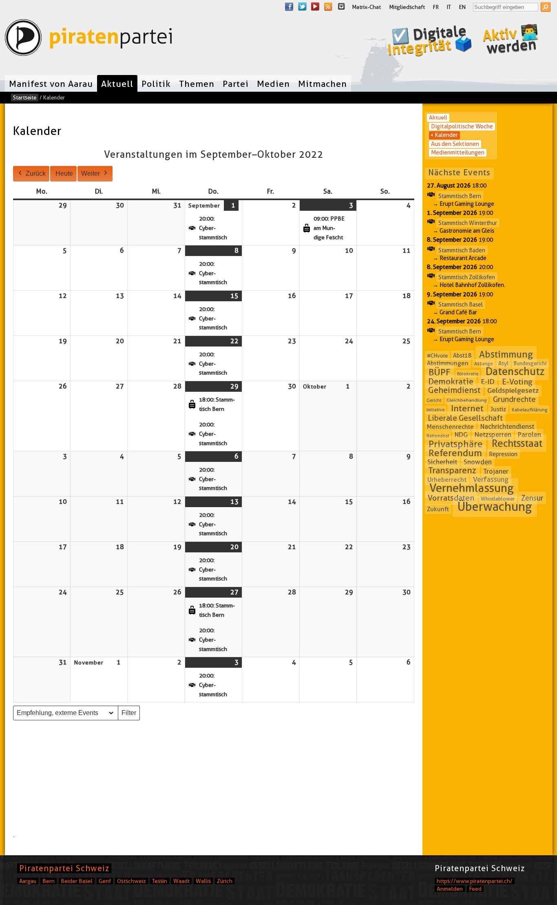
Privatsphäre (456, 444)
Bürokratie (467, 374)
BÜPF (440, 372)
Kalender (446, 135)
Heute (64, 173)
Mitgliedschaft (407, 7)
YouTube (315, 6)
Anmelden (450, 888)
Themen (196, 83)
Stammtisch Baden (461, 250)
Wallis (203, 881)
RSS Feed (328, 6)
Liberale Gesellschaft (465, 417)
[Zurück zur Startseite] (88, 39)
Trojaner (496, 471)
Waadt (181, 881)
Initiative (435, 410)
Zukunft (438, 508)
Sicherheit (442, 462)
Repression (503, 454)
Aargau (27, 881)
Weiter (90, 173)
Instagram (341, 6)
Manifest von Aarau (51, 83)
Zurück (36, 173)
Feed (475, 888)
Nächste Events (459, 172)
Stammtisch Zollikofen (466, 277)
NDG (461, 435)
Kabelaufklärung (530, 409)
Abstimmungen (448, 363)
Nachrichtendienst (507, 426)
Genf (105, 881)
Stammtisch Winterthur (467, 223)
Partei (236, 83)
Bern (48, 881)
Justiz (498, 409)
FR (436, 7)
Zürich (224, 881)
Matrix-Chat (366, 7)
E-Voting (517, 381)
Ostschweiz (131, 881)
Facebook (289, 6)
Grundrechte (514, 399)
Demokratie (450, 381)
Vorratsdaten (451, 498)
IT (449, 7)
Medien (273, 83)
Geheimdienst (454, 390)
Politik (156, 83)
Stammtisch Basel (460, 304)
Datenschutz (515, 371)
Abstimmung (506, 354)
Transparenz (452, 471)
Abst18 (462, 355)
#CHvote (437, 355)
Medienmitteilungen (457, 152)
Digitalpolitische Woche (462, 126)
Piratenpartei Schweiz (64, 868)
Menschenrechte (450, 426)
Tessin (159, 881)
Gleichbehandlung (466, 400)
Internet (467, 408)
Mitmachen (322, 83)
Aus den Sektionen (455, 144)
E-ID (488, 381)
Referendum (455, 453)
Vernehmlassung (471, 488)
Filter (130, 714)
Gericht (434, 400)
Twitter (302, 6)
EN (462, 7)
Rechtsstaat (517, 443)
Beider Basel (77, 881)
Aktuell (117, 83)
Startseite (24, 97)
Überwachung (495, 506)
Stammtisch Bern (459, 195)
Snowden (478, 462)
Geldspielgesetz (513, 390)
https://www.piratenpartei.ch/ (475, 881)
